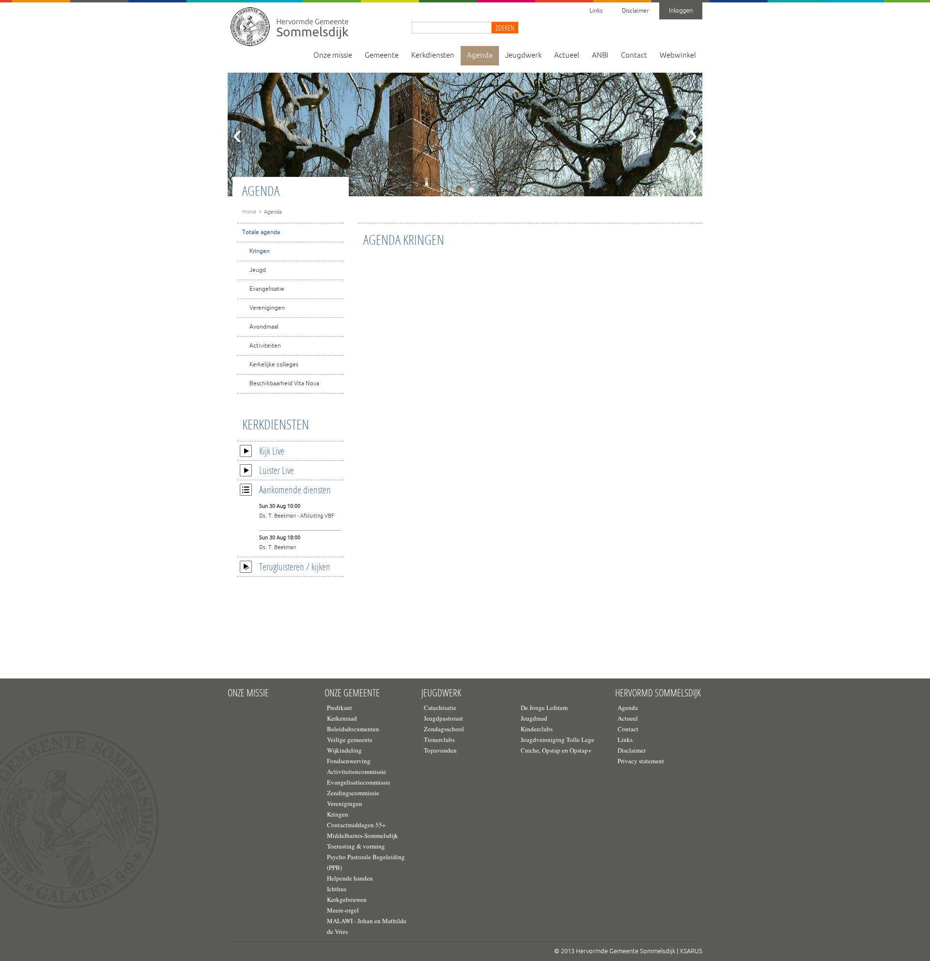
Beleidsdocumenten (353, 729)
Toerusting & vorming (356, 846)
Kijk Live (271, 450)
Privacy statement (641, 760)
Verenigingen (267, 308)
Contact (634, 55)
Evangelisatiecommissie (358, 782)
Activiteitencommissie (356, 771)
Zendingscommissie (353, 792)
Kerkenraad (342, 718)
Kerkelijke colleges (273, 364)
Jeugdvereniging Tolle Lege (557, 739)
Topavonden (440, 750)
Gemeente (382, 55)
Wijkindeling (344, 750)
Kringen (259, 251)
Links (596, 11)
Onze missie (332, 55)
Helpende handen (350, 878)
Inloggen (681, 11)
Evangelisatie (266, 289)
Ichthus (336, 888)
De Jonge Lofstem (544, 707)
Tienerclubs (439, 739)
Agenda (480, 55)
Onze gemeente (352, 693)
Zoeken (505, 27)
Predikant (339, 707)
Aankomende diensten (295, 489)
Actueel (566, 55)
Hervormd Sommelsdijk (658, 693)
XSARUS (691, 951)
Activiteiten (265, 345)
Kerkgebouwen (347, 899)
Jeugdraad (534, 718)
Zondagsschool (444, 729)
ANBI (600, 55)
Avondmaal (264, 327)
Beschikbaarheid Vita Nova (284, 383)
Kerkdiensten (432, 55)
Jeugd (257, 270)
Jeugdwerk (523, 55)
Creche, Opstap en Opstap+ (556, 750)
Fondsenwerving (349, 760)
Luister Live (276, 470)
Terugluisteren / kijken (294, 566)
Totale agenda (261, 232)
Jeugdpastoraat (443, 718)
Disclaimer (635, 11)
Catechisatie (440, 707)
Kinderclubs (537, 729)
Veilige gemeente (349, 739)
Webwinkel (678, 55)
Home (249, 211)
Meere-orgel (343, 910)
